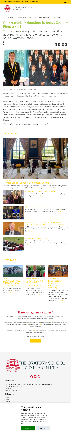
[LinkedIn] (35, 377)
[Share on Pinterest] (66, 45)
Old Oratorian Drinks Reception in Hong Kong (42, 191)
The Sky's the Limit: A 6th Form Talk (38, 207)
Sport (5, 279)
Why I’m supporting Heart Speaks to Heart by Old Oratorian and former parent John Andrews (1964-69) (44, 223)
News (5, 17)
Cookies (7, 401)
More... (56, 188)
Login (33, 2)
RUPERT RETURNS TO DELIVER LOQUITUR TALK (34, 283)
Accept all (28, 428)
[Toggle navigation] (65, 1)
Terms (7, 397)
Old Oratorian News (15, 17)
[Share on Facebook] (56, 45)
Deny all (42, 428)
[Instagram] (39, 377)
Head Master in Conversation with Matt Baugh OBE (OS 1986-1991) (57, 284)
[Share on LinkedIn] (63, 45)
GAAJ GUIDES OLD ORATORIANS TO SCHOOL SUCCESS (11, 283)
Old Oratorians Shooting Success (37, 238)
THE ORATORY (26, 2)
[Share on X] (59, 45)
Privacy (7, 399)
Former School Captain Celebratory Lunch (26, 182)
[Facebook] (31, 377)
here (22, 423)
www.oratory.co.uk (11, 390)
